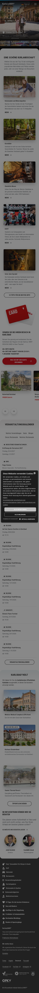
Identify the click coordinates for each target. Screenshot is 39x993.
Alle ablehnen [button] (20, 514)
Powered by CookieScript (10, 519)
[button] (27, 519)
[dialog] (19, 496)
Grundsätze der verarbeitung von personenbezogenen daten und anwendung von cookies (19, 502)
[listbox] (35, 473)
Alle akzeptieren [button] (20, 509)
